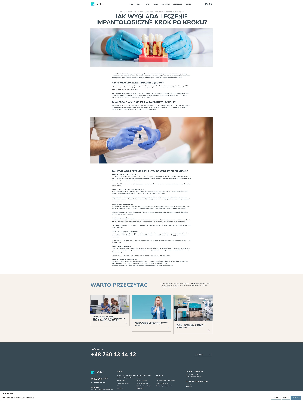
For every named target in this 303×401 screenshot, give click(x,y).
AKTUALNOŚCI (177, 4)
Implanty (158, 378)
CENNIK (155, 4)
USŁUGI (139, 4)
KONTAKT (188, 4)
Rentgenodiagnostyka (162, 383)
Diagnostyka (159, 375)
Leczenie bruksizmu (142, 380)
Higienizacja (140, 378)
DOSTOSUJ (276, 397)
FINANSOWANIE (165, 4)
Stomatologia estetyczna (144, 386)
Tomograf (120, 388)
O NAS (131, 4)
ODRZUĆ (286, 397)
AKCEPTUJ (296, 397)
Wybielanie (140, 388)
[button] (139, 4)
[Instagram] (210, 4)
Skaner (119, 386)
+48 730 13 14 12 (113, 354)
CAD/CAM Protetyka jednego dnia (126, 375)
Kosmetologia (121, 380)
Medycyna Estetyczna (123, 383)
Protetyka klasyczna (142, 383)
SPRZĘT (148, 4)
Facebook (188, 385)
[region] (151, 396)
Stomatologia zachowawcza (164, 386)
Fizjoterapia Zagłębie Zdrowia (125, 378)
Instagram (189, 387)
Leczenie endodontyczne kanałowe (165, 380)
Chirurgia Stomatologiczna (144, 375)
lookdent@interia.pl (107, 390)
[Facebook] (206, 4)
